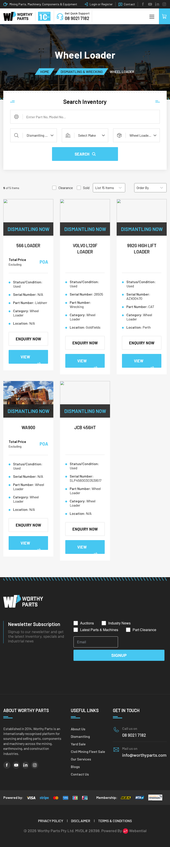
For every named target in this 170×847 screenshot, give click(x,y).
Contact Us (80, 774)
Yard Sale (78, 744)
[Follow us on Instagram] (164, 4)
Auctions (87, 623)
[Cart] (164, 16)
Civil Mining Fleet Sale (88, 751)
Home (44, 71)
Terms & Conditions (115, 821)
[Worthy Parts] (18, 16)
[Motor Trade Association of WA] (139, 797)
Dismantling (80, 736)
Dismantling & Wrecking (82, 71)
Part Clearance (144, 630)
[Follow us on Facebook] (143, 4)
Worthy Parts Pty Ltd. (55, 830)
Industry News (119, 623)
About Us (78, 729)
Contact (129, 4)
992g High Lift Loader (141, 248)
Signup (119, 655)
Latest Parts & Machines (99, 630)
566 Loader (28, 245)
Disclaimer (80, 821)
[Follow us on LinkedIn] (157, 4)
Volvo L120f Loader (85, 248)
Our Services (81, 759)
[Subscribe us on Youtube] (150, 4)
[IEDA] (126, 797)
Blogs (75, 766)
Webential (137, 830)
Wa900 (28, 427)
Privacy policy (50, 821)
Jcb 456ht (85, 427)
